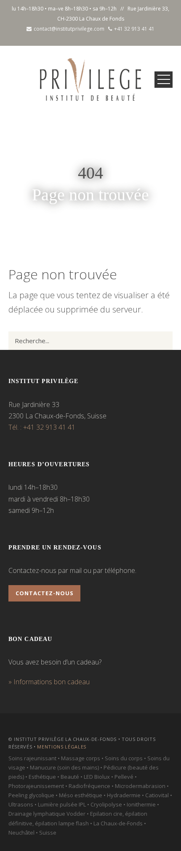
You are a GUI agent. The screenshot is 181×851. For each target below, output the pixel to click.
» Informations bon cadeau (49, 681)
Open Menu (163, 79)
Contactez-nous (45, 593)
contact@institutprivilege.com (69, 28)
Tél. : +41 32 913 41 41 (41, 427)
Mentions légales (61, 746)
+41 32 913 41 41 (134, 28)
